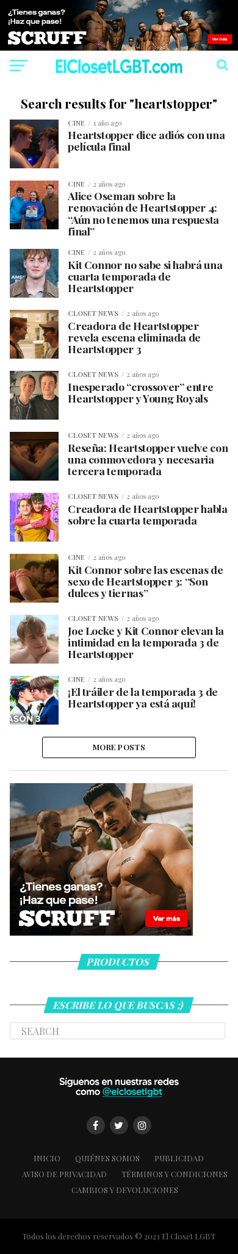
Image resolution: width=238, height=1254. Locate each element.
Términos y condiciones (174, 1174)
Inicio (47, 1158)
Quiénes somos (107, 1158)
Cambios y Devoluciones (124, 1189)
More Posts (119, 747)
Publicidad (179, 1158)
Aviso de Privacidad (64, 1174)
